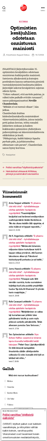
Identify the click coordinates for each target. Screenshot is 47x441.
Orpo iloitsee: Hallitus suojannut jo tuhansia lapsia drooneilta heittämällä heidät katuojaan (25, 339)
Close (45, 410)
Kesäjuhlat (10, 155)
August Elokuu (23, 55)
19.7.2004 (39, 55)
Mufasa (10, 381)
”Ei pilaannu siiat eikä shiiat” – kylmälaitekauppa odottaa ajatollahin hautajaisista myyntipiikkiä (25, 208)
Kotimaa (23, 21)
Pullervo (10, 404)
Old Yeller (10, 398)
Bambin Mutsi (12, 392)
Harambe (10, 386)
